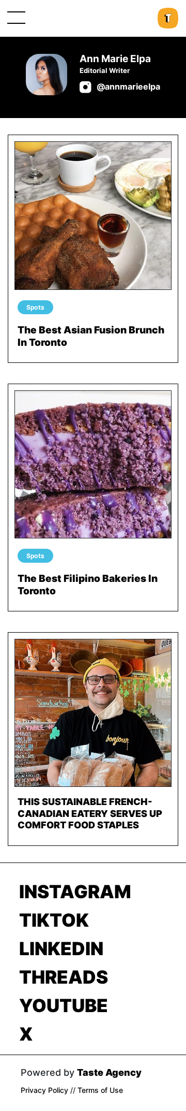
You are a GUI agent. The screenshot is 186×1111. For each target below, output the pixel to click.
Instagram (75, 891)
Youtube (63, 1005)
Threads (63, 977)
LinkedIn (61, 948)
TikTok (54, 920)
